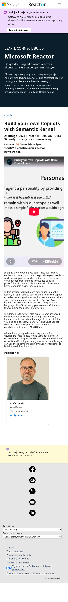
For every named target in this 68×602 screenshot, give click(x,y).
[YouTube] (32, 504)
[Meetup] (32, 482)
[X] (32, 493)
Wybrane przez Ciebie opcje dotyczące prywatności (32, 568)
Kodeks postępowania (18, 562)
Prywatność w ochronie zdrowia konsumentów (30, 573)
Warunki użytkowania (17, 558)
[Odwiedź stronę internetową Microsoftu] (10, 4)
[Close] (64, 12)
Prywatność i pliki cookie (19, 554)
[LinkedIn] (32, 515)
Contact (10, 547)
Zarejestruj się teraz (18, 30)
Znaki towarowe (14, 551)
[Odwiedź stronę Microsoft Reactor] (37, 4)
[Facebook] (32, 471)
